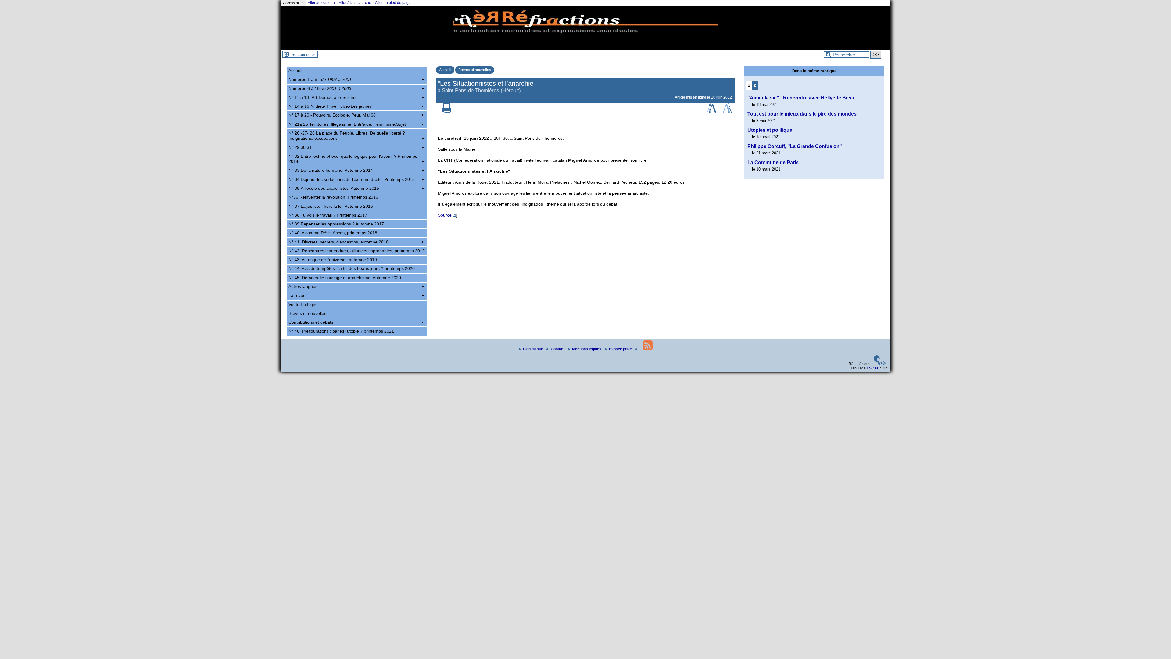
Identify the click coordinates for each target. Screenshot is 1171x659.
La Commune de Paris (773, 162)
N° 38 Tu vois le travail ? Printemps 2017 (327, 215)
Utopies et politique (769, 130)
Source (445, 215)
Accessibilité (293, 3)
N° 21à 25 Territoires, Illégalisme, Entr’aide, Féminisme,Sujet (347, 124)
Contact (558, 349)
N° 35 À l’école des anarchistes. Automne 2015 (333, 188)
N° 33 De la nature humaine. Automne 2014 (330, 170)
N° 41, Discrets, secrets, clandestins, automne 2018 (338, 241)
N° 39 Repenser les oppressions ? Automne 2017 (336, 223)
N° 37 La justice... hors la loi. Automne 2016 (330, 206)
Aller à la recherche (355, 3)
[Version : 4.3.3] (880, 364)
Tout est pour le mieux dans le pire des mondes (802, 114)
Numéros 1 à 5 (320, 79)
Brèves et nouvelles (474, 70)
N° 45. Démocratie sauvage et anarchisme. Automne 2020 (344, 277)
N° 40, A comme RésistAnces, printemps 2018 (332, 232)
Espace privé (621, 349)
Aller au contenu (321, 3)
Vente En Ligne (303, 304)
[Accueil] (585, 48)
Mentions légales (587, 349)
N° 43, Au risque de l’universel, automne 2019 (332, 259)
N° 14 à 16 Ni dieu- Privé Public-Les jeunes (330, 106)
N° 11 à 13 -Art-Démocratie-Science (323, 97)
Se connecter (303, 54)
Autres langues (302, 286)
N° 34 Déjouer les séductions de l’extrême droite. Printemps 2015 (351, 179)
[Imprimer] (447, 112)
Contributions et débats (310, 322)
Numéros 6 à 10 (319, 88)
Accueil (445, 70)
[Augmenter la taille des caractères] (711, 112)
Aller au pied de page (393, 3)
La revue (297, 295)
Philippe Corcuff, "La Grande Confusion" (794, 146)
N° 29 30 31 (300, 147)
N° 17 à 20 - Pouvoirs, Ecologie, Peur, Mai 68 (332, 115)
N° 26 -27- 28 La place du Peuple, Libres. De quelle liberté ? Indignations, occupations (346, 136)
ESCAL (873, 368)
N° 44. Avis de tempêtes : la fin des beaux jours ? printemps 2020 (351, 268)
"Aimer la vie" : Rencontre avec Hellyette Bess (800, 97)
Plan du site (533, 349)
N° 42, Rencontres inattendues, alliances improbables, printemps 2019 (356, 250)
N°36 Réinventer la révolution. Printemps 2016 (333, 197)
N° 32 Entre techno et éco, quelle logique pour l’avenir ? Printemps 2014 (352, 159)
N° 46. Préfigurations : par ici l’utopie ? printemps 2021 (341, 331)
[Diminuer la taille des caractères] (727, 112)
